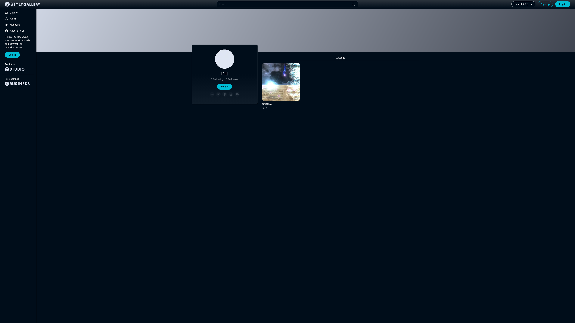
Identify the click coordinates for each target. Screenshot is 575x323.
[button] (224, 87)
